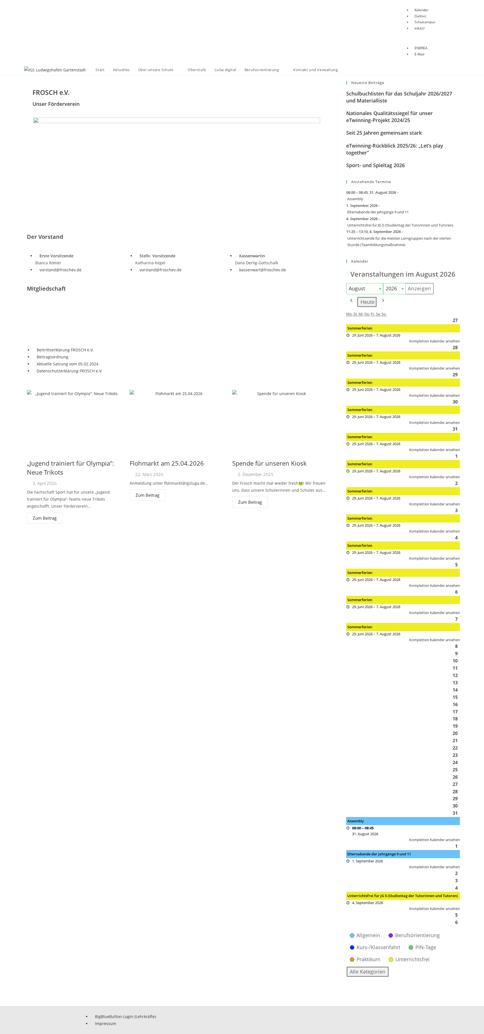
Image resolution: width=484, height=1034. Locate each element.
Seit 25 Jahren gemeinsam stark (384, 132)
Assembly (355, 198)
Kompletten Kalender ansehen (434, 341)
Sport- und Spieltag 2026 (375, 165)
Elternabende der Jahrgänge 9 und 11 (378, 211)
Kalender (359, 261)
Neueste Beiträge (367, 82)
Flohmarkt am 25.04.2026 (167, 463)
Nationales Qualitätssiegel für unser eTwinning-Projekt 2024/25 (389, 116)
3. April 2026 (44, 483)
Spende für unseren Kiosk (269, 463)
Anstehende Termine (371, 181)
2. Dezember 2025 (255, 474)
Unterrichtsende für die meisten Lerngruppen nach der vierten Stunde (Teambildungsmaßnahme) (399, 241)
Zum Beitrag (45, 518)
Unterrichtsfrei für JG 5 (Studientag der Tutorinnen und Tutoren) (400, 225)
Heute (367, 301)
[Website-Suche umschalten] (347, 70)
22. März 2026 (149, 474)
